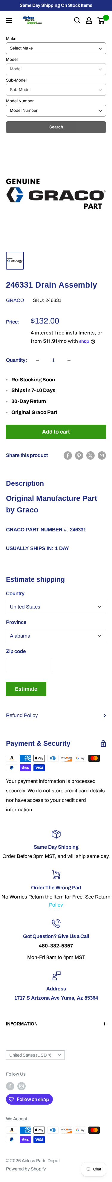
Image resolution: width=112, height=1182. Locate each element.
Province (16, 622)
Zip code (16, 651)
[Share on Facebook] (68, 455)
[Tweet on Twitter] (90, 455)
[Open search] (77, 20)
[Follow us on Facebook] (10, 1086)
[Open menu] (9, 20)
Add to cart (56, 432)
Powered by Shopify (26, 1169)
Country (15, 593)
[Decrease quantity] (37, 360)
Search (56, 127)
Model (12, 59)
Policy (56, 905)
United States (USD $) (30, 1055)
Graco (15, 300)
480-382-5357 (56, 946)
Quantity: (16, 360)
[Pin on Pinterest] (79, 455)
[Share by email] (102, 455)
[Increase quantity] (69, 360)
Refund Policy (22, 715)
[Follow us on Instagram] (21, 1086)
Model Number (20, 101)
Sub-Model (16, 80)
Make (11, 38)
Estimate (26, 689)
